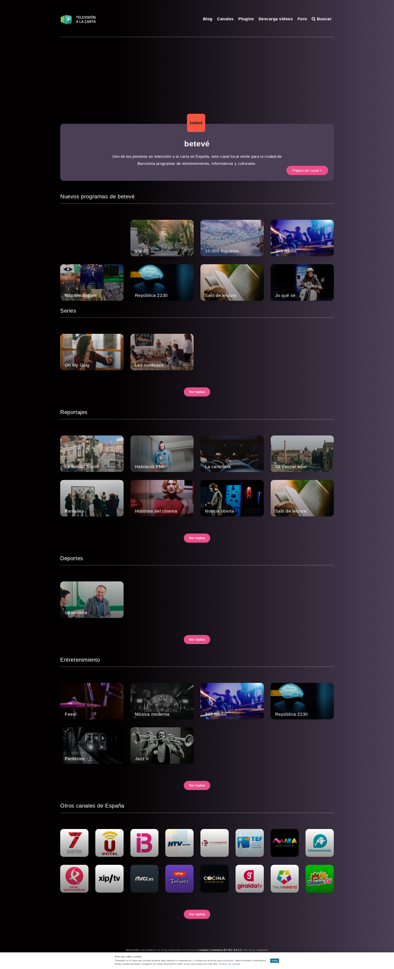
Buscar (324, 19)
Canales (225, 19)
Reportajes (74, 412)
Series (68, 311)
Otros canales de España (92, 806)
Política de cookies (229, 964)
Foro (302, 19)
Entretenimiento (80, 660)
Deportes (71, 558)
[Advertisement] (197, 71)
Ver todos (197, 392)
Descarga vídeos (276, 19)
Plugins (246, 19)
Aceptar (275, 961)
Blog (208, 19)
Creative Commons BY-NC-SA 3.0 (220, 950)
